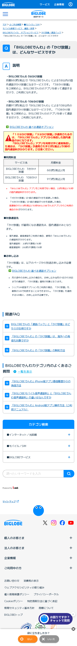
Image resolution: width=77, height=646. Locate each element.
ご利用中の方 (12, 568)
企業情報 (59, 4)
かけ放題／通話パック (51, 32)
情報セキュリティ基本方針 (19, 608)
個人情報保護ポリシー (16, 594)
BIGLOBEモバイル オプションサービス (20, 32)
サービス (45, 4)
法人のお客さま (14, 548)
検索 (69, 473)
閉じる (73, 629)
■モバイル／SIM (32, 24)
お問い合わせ (11, 580)
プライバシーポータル (46, 594)
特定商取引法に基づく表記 (42, 601)
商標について (46, 608)
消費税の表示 (31, 580)
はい (29, 639)
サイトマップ (9, 501)
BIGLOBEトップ (13, 614)
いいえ (51, 639)
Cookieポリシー (13, 601)
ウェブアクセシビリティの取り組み (24, 587)
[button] (56, 619)
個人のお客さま (14, 538)
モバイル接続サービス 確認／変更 (18, 28)
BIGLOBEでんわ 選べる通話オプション (32, 127)
